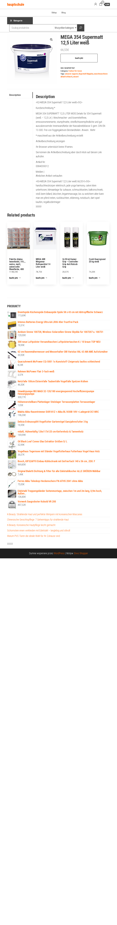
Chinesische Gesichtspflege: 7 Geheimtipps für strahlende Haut (38, 519)
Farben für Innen (75, 71)
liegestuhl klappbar (86, 74)
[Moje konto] (95, 4)
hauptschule (15, 4)
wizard (75, 77)
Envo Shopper (81, 553)
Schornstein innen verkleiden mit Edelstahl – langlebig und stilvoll (38, 530)
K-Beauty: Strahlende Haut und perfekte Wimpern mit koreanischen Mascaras (44, 514)
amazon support (71, 74)
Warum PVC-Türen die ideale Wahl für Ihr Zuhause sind (33, 535)
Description (15, 95)
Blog (63, 12)
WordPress (59, 553)
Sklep (54, 12)
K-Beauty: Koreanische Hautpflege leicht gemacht (31, 525)
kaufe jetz (79, 58)
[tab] (20, 95)
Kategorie (18, 20)
